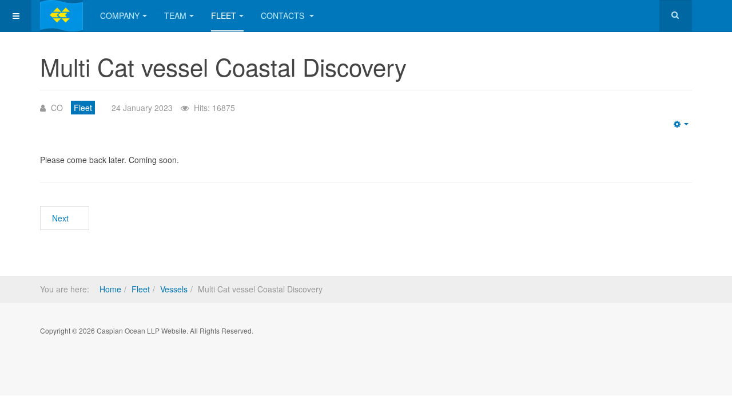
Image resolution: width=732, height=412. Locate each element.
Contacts (284, 15)
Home (110, 289)
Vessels (174, 289)
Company (120, 15)
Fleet (223, 15)
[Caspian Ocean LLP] (61, 15)
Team (175, 15)
